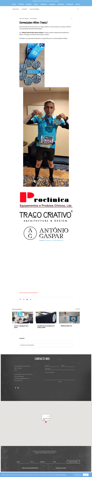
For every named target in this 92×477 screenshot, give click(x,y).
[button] (21, 4)
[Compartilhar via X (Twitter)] (23, 299)
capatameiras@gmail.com (21, 378)
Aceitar (85, 474)
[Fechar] (90, 475)
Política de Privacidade (61, 474)
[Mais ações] (72, 18)
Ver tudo (77, 309)
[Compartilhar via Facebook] (20, 299)
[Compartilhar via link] (30, 299)
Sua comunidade (34, 9)
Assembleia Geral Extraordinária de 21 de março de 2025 (46, 326)
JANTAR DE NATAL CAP (66, 326)
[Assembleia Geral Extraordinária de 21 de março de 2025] (46, 317)
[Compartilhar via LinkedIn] (27, 299)
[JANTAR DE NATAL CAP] (69, 317)
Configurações (77, 474)
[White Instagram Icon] (18, 388)
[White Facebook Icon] (15, 388)
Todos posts (15, 9)
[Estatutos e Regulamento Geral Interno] (22, 317)
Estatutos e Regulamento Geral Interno (21, 326)
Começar (24, 9)
